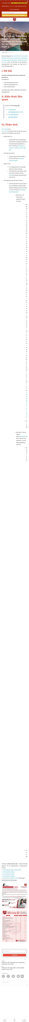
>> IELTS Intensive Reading (8, 874)
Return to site (5, 973)
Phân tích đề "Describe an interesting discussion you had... (13, 963)
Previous (3, 961)
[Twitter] (8, 976)
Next (2, 966)
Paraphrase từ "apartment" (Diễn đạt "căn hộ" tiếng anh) (17, 148)
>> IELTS (4, 876)
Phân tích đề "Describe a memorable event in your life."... (13, 968)
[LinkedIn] (13, 976)
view (11, 175)
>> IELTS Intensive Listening (8, 872)
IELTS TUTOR (5, 129)
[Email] (18, 976)
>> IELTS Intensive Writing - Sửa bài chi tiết (11, 870)
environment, (23, 436)
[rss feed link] (22, 976)
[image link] (14, 19)
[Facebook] (3, 976)
